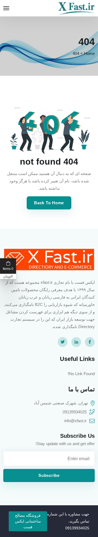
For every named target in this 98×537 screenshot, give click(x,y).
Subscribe (49, 475)
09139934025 (75, 412)
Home (89, 53)
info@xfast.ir (75, 420)
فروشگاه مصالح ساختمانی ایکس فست (28, 521)
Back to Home (49, 202)
